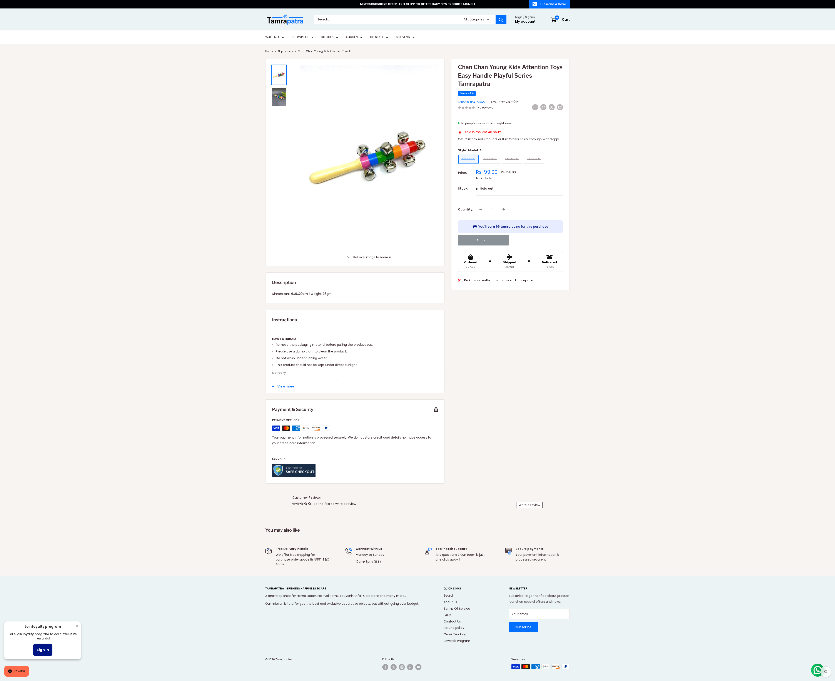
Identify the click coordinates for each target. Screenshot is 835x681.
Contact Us (452, 621)
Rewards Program (457, 641)
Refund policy (454, 628)
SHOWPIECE (300, 37)
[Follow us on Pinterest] (410, 667)
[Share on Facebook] (535, 107)
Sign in (43, 649)
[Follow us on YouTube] (418, 667)
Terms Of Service (457, 608)
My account (525, 21)
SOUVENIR (403, 37)
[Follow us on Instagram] (402, 667)
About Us (450, 602)
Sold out (483, 240)
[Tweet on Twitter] (552, 107)
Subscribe (523, 627)
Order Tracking (455, 634)
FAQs (447, 615)
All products (285, 51)
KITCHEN (327, 37)
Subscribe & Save (552, 4)
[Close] (77, 627)
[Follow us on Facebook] (385, 667)
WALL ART (272, 37)
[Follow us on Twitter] (394, 667)
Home (269, 51)
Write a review (529, 505)
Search (449, 595)
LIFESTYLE (377, 37)
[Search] (501, 19)
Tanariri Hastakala (471, 101)
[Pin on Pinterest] (543, 107)
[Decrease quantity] (480, 209)
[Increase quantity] (503, 209)
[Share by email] (560, 107)
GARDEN (352, 37)
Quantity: (465, 209)
